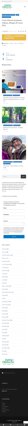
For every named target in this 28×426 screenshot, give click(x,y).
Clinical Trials (5, 270)
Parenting (4, 310)
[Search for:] (11, 176)
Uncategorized (5, 348)
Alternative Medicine (8, 14)
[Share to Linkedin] (23, 31)
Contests (3, 273)
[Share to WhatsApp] (17, 424)
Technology (4, 335)
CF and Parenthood (8, 125)
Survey (3, 332)
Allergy (11, 43)
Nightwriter (5, 31)
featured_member (8, 95)
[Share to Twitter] (21, 31)
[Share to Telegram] (24, 424)
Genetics (4, 295)
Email (5, 208)
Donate (3, 403)
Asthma (15, 43)
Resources (4, 317)
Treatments (4, 344)
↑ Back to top (14, 421)
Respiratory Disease (6, 320)
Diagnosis (4, 276)
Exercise (3, 279)
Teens (3, 338)
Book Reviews (5, 261)
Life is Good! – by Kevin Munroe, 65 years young (13, 166)
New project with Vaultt (7, 1)
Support (3, 329)
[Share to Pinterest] (25, 31)
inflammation (20, 43)
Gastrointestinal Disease (7, 292)
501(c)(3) (4, 411)
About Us (4, 408)
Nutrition (4, 307)
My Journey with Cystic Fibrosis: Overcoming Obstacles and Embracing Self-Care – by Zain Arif (14, 99)
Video (3, 351)
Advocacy (4, 252)
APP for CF (4, 258)
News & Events (5, 304)
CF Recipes (4, 267)
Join (3, 298)
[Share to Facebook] (19, 31)
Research (4, 314)
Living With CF (6, 17)
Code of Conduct (5, 409)
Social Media (4, 323)
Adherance (4, 249)
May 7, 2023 (5, 103)
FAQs (17, 14)
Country (6, 221)
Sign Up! (14, 236)
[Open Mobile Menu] (25, 6)
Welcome (4, 354)
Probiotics (4, 45)
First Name (6, 214)
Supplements (4, 326)
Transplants (4, 341)
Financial (4, 289)
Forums (3, 404)
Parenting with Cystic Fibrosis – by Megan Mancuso (13, 128)
